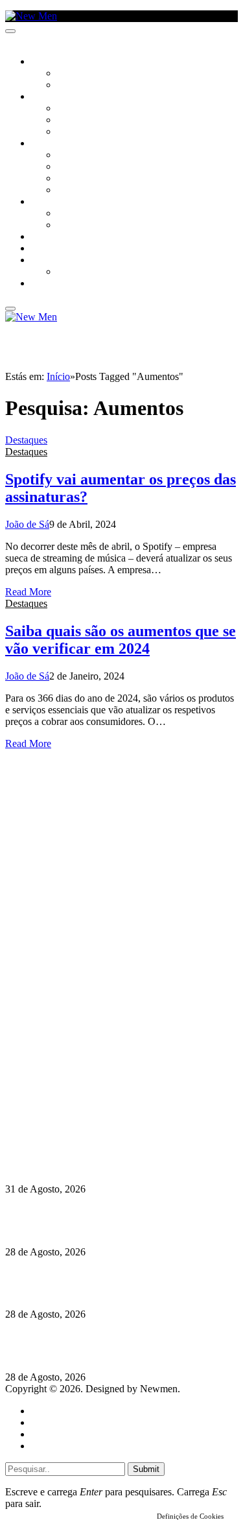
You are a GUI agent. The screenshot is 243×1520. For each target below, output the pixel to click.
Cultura (49, 97)
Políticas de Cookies (84, 1126)
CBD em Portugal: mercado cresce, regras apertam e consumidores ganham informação (121, 1283)
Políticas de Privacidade (91, 1115)
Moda (69, 167)
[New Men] (31, 15)
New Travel (55, 284)
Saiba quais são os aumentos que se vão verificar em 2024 (120, 640)
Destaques (26, 439)
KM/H (41, 249)
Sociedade (53, 62)
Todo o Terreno (90, 272)
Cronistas (78, 73)
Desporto (51, 260)
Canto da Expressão (101, 85)
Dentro (73, 214)
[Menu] (10, 31)
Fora (67, 225)
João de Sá (27, 524)
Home (43, 1410)
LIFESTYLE (51, 143)
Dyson (71, 155)
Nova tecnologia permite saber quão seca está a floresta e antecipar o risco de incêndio (108, 1220)
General (47, 1422)
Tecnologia (82, 190)
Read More (28, 591)
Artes (69, 108)
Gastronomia (60, 237)
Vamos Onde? (58, 202)
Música (72, 132)
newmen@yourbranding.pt (107, 1068)
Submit (146, 1469)
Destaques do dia (66, 1445)
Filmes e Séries (88, 120)
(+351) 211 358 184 (93, 1080)
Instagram (72, 1091)
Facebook (72, 1103)
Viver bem (78, 179)
